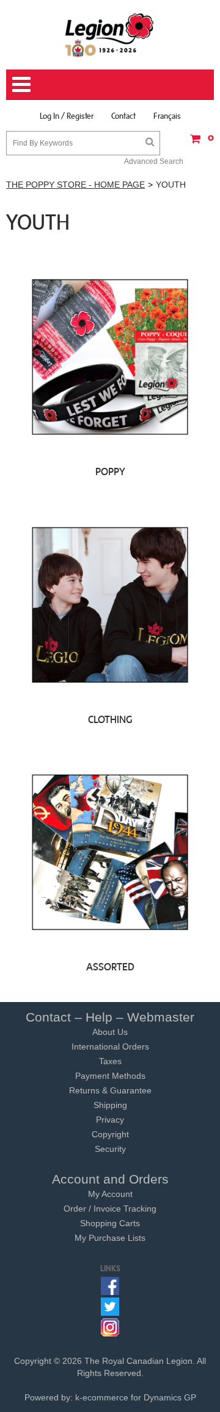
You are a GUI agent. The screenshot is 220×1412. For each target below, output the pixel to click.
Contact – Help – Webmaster (110, 1017)
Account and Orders (110, 1179)
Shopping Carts (110, 1223)
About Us (110, 1032)
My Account (110, 1194)
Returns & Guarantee (110, 1090)
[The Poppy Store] (110, 34)
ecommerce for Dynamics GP (139, 1397)
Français (167, 116)
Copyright (110, 1134)
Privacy (110, 1119)
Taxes (110, 1061)
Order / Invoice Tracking (110, 1208)
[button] (198, 143)
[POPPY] (110, 356)
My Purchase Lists (110, 1238)
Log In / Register (67, 116)
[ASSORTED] (110, 851)
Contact (123, 116)
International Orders (110, 1046)
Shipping (110, 1105)
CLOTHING (110, 719)
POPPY (110, 471)
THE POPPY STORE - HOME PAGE (75, 184)
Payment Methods (110, 1076)
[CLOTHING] (110, 604)
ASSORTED (110, 966)
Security (110, 1149)
